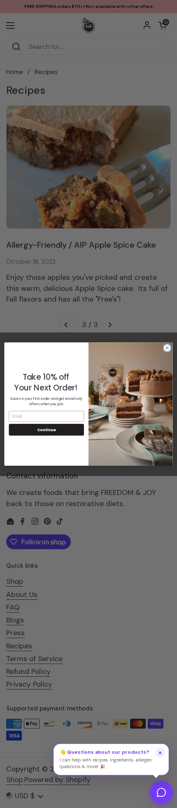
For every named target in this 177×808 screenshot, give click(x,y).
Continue (46, 429)
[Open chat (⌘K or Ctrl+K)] (161, 792)
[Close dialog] (167, 347)
